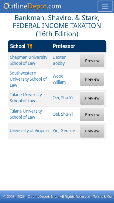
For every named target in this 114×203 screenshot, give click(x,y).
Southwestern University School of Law (28, 79)
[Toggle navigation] (105, 6)
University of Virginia (29, 130)
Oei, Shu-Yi (63, 97)
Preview (92, 60)
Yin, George (64, 130)
